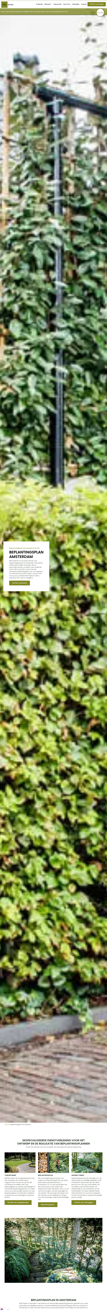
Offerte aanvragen (97, 4)
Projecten (39, 4)
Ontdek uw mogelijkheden (18, 1202)
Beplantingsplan (48, 1205)
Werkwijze (75, 4)
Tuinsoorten (57, 4)
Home (7, 1124)
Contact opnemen (19, 583)
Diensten (47, 4)
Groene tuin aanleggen (83, 1202)
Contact (84, 4)
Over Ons (66, 4)
